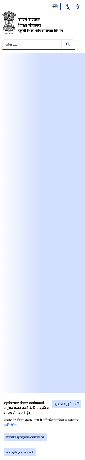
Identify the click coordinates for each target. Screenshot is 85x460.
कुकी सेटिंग (10, 425)
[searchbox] (32, 44)
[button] (55, 6)
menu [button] (79, 45)
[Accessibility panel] (78, 6)
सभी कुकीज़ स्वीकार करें (19, 452)
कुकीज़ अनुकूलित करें (67, 404)
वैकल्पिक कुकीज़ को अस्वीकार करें (25, 437)
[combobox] (67, 7)
